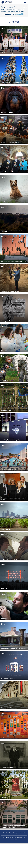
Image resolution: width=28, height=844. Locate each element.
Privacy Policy (14, 839)
